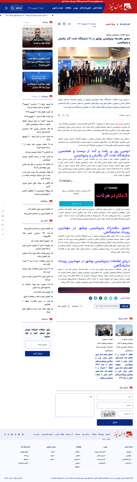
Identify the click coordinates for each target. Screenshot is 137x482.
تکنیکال (77, 467)
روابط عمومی (110, 24)
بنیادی (77, 463)
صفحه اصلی (97, 8)
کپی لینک (125, 306)
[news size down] (67, 115)
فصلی (77, 455)
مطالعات (68, 8)
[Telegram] (22, 434)
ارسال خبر (85, 434)
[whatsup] (105, 298)
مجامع (26, 459)
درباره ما (36, 434)
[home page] (120, 7)
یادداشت (128, 463)
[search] (12, 8)
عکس (52, 459)
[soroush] (95, 298)
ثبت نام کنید (76, 203)
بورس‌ (75, 8)
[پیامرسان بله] (12, 434)
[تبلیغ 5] (94, 290)
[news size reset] (63, 115)
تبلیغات (93, 434)
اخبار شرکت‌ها (125, 24)
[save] (64, 24)
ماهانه (77, 452)
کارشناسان (102, 463)
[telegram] (116, 298)
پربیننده (44, 96)
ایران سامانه (8, 478)
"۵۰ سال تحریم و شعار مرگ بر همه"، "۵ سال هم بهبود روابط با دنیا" (30, 15)
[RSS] (5, 434)
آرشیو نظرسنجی (47, 434)
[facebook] (90, 298)
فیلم (52, 452)
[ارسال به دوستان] (69, 24)
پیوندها (101, 434)
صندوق (77, 459)
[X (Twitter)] (15, 434)
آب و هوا (69, 434)
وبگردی (128, 455)
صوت (52, 455)
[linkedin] (100, 298)
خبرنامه (77, 434)
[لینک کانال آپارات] (8, 434)
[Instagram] (19, 434)
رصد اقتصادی (126, 459)
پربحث (35, 96)
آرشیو (108, 434)
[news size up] (59, 115)
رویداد (26, 455)
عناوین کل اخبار (85, 8)
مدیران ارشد (101, 459)
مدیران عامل (101, 455)
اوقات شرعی (59, 434)
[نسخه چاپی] (59, 24)
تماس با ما (106, 439)
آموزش (128, 452)
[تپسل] (60, 181)
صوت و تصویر (57, 8)
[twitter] (111, 298)
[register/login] (6, 8)
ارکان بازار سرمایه (100, 452)
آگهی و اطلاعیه (23, 463)
